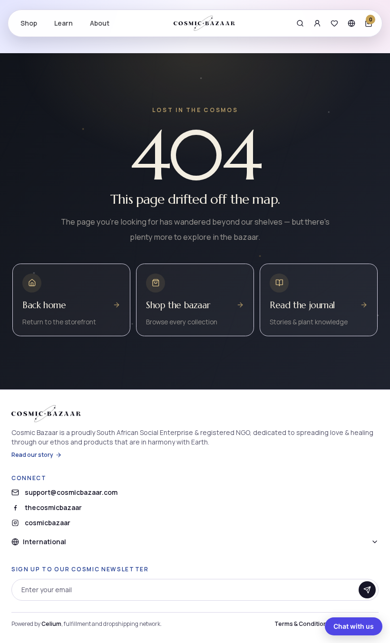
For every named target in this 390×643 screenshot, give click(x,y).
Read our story (32, 455)
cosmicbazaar (47, 522)
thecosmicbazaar (53, 507)
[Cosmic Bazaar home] (204, 23)
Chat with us (353, 626)
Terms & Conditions (302, 624)
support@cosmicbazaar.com (71, 492)
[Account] (317, 23)
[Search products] (300, 23)
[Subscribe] (367, 589)
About (99, 23)
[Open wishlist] (334, 23)
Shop (28, 23)
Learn (63, 23)
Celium (51, 624)
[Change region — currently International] (351, 23)
